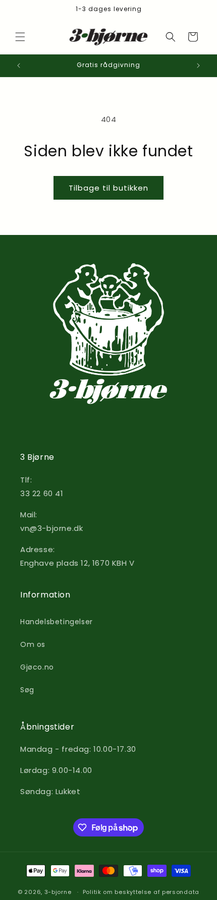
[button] (20, 37)
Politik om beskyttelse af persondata (141, 892)
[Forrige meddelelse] (19, 65)
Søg (27, 690)
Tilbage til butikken (108, 188)
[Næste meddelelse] (198, 65)
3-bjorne (58, 892)
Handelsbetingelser (56, 622)
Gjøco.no (37, 667)
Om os (32, 644)
